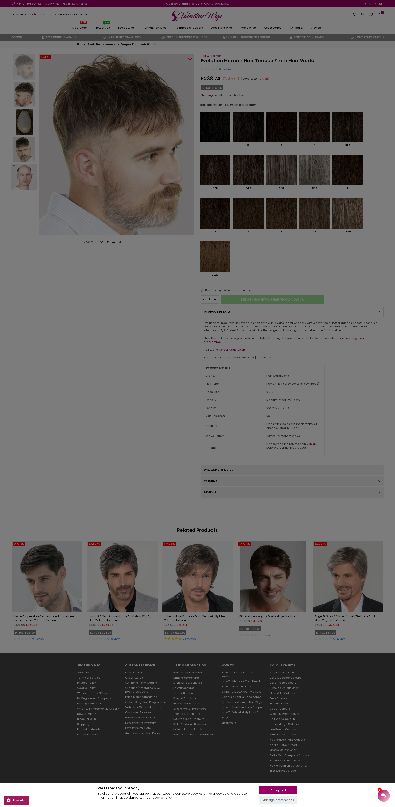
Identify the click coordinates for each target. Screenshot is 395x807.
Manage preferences (278, 800)
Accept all (278, 790)
